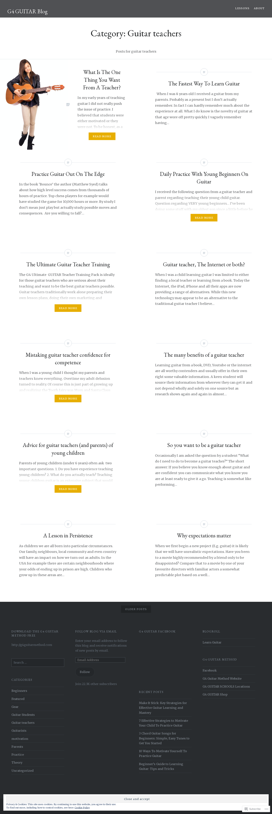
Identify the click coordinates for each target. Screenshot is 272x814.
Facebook (210, 670)
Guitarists (18, 730)
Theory (16, 762)
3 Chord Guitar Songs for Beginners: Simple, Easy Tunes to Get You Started (164, 738)
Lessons (242, 8)
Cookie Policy (82, 807)
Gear (15, 707)
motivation (19, 739)
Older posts (136, 609)
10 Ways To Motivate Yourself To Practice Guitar (163, 753)
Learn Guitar (212, 642)
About (259, 8)
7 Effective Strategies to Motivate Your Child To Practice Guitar (163, 723)
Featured (17, 699)
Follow (85, 672)
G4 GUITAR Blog (27, 11)
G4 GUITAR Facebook (157, 631)
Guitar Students (23, 715)
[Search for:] (37, 662)
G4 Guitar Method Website (222, 678)
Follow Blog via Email (96, 631)
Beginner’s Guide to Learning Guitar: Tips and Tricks (161, 766)
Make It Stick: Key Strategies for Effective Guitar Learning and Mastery (163, 707)
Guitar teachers (23, 722)
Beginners (19, 691)
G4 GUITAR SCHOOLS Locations (226, 686)
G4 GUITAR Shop (215, 694)
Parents (17, 746)
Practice (17, 754)
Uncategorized (22, 770)
